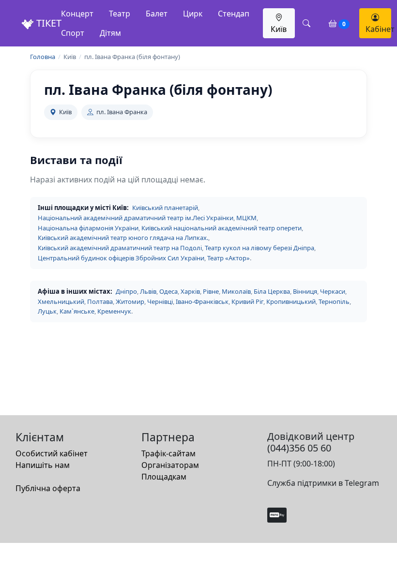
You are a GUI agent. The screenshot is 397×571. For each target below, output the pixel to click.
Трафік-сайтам (168, 453)
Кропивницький (291, 301)
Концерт (77, 13)
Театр (119, 13)
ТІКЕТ (47, 23)
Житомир (130, 301)
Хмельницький (61, 301)
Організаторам (170, 465)
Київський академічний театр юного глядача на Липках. (123, 237)
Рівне (211, 291)
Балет (157, 13)
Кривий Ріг (247, 301)
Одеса (168, 291)
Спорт (72, 33)
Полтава (100, 301)
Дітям (110, 33)
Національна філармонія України (88, 228)
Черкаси (332, 291)
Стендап (233, 13)
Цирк (192, 13)
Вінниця (305, 291)
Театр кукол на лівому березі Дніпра (259, 247)
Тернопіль (334, 301)
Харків (190, 291)
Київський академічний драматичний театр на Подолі (120, 247)
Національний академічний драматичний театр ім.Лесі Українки (135, 217)
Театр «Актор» (228, 258)
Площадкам (163, 476)
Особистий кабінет (51, 453)
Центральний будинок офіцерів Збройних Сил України (121, 258)
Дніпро (126, 291)
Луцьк (47, 311)
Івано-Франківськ (202, 301)
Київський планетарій (165, 207)
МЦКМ (246, 217)
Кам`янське (77, 311)
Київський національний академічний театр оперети (221, 228)
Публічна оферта (47, 488)
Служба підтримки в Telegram (323, 483)
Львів (148, 291)
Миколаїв (236, 291)
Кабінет (378, 29)
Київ (279, 29)
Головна (42, 56)
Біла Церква (272, 291)
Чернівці (160, 301)
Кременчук (114, 311)
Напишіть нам (42, 465)
